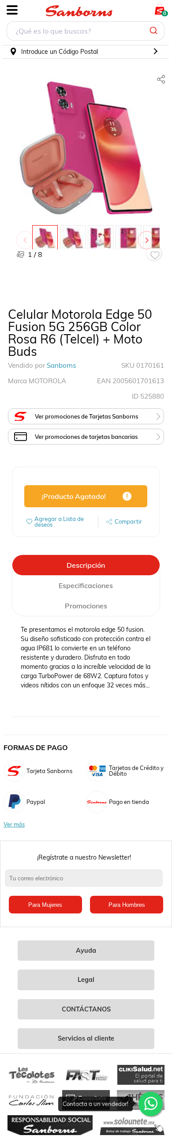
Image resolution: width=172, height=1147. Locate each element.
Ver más (14, 824)
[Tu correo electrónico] (86, 882)
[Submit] (154, 31)
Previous (27, 235)
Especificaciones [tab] (86, 585)
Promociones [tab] (86, 605)
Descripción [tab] (86, 565)
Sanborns (61, 365)
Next (149, 235)
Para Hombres (126, 905)
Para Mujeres (45, 905)
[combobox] (85, 32)
